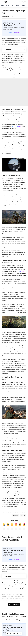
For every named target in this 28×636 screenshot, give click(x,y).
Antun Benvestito (5, 16)
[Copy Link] (20, 633)
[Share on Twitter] (10, 633)
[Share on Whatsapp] (14, 633)
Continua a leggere (14, 604)
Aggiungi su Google (14, 32)
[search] (17, 2)
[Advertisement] (14, 92)
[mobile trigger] (3, 2)
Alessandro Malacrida (6, 619)
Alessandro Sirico (5, 543)
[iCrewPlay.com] (5, 2)
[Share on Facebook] (7, 633)
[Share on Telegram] (17, 633)
